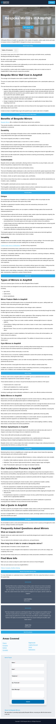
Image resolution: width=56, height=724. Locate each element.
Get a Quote (27, 27)
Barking (18, 568)
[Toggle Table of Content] (15, 50)
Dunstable (5, 650)
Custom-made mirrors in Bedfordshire (10, 245)
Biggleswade (32, 642)
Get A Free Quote (28, 632)
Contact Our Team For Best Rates (28, 114)
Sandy (30, 647)
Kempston (8, 568)
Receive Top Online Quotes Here (28, 571)
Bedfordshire (32, 649)
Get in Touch (28, 373)
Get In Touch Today (28, 45)
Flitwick (3, 568)
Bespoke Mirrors (5, 122)
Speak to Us (28, 275)
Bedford (13, 568)
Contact (52, 2)
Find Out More (28, 192)
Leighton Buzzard (33, 645)
